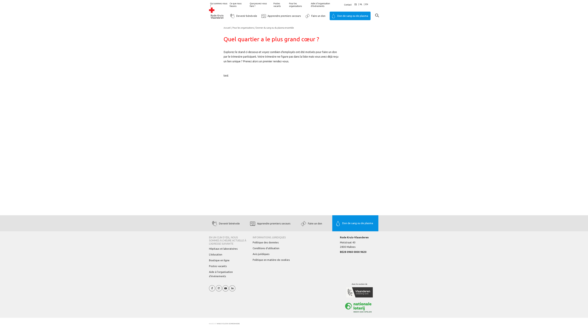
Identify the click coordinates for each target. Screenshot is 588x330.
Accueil (227, 28)
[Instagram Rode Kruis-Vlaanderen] (219, 290)
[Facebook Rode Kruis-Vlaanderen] (212, 290)
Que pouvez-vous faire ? (258, 4)
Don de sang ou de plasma (352, 15)
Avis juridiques (261, 254)
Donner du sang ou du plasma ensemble (275, 28)
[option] (362, 4)
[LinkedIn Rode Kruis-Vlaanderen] (232, 290)
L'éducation (215, 254)
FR (355, 4)
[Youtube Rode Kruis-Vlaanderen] (225, 290)
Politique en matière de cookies (271, 259)
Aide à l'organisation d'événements (320, 4)
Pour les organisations (295, 4)
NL (361, 4)
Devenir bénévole (246, 15)
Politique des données (266, 242)
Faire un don (318, 15)
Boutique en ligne (219, 260)
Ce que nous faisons (236, 4)
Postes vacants (277, 4)
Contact (348, 5)
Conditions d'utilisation (266, 248)
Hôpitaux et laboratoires (223, 248)
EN (366, 4)
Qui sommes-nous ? (218, 4)
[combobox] (357, 4)
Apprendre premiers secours (284, 15)
